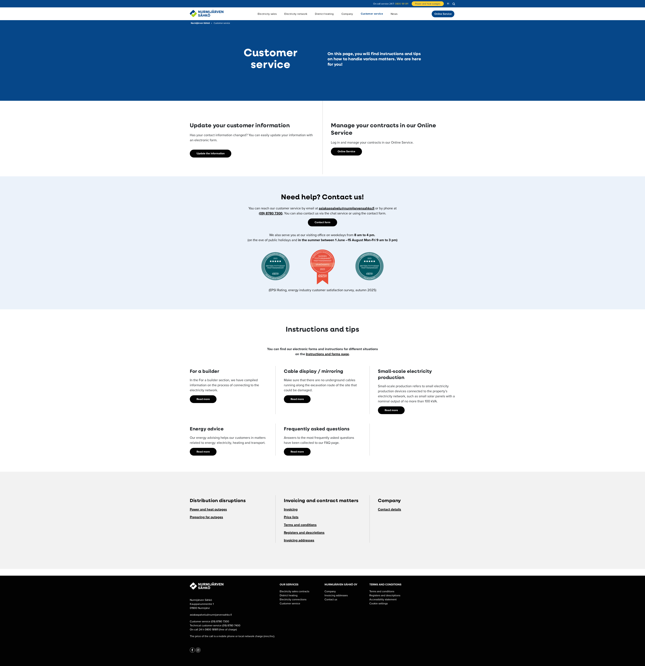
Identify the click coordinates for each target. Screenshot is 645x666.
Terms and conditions (300, 524)
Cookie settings (378, 603)
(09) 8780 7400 (231, 625)
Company (330, 591)
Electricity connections (293, 599)
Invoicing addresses (299, 540)
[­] (192, 650)
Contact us (331, 599)
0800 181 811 (401, 3)
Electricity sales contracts (294, 591)
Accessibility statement (383, 599)
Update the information (211, 153)
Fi (448, 3)
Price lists (291, 517)
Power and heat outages (427, 3)
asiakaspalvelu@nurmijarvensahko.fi (346, 208)
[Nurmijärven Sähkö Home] (206, 13)
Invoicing (291, 509)
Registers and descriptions (304, 532)
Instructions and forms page (327, 353)
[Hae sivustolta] (454, 4)
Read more (203, 399)
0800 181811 (211, 629)
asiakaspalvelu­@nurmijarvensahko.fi (211, 614)
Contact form (322, 222)
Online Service (443, 14)
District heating (288, 595)
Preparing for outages (206, 517)
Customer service (290, 603)
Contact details (389, 509)
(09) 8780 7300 (270, 213)
